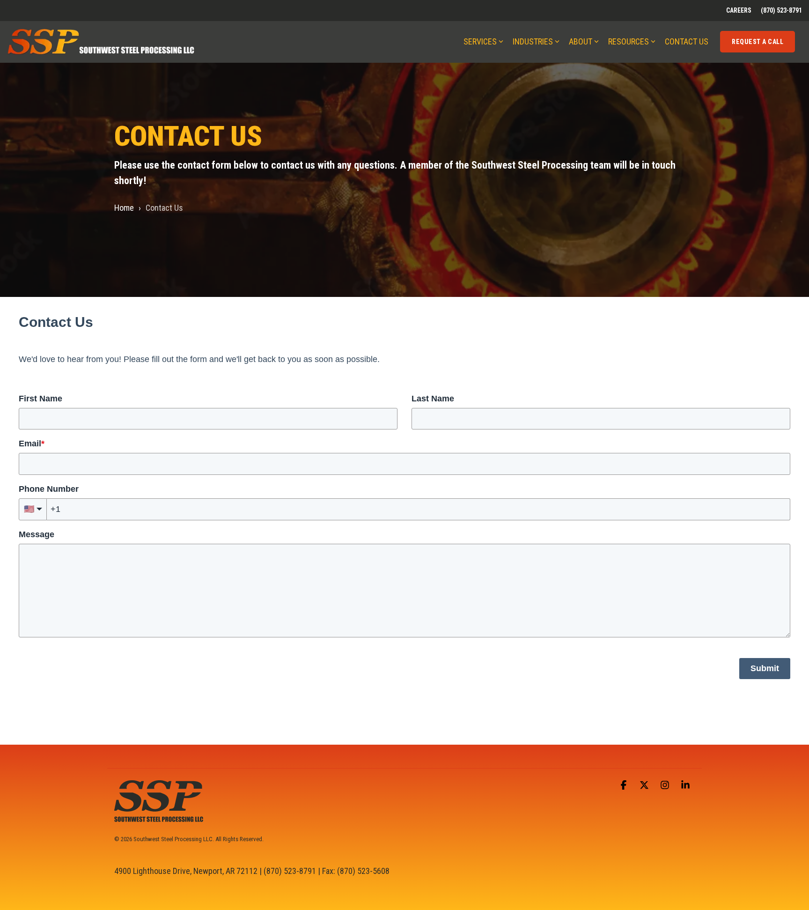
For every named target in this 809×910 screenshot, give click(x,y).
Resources (628, 41)
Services (480, 41)
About (580, 41)
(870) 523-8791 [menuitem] (781, 10)
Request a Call (757, 41)
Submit (764, 668)
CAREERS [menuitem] (738, 10)
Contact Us (686, 41)
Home (124, 208)
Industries (533, 41)
